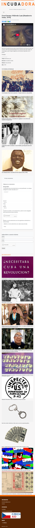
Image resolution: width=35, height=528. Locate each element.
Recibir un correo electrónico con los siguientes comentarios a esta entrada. (16, 221)
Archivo (3, 19)
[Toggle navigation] (3, 12)
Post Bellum (4, 509)
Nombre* (5, 200)
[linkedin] (6, 522)
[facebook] (2, 522)
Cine (10, 19)
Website (4, 206)
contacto (3, 503)
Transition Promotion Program (7, 511)
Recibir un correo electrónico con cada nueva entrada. (15, 224)
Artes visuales (7, 19)
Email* (4, 203)
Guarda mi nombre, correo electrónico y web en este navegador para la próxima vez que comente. (17, 211)
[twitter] (3, 522)
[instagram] (5, 522)
